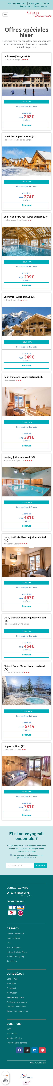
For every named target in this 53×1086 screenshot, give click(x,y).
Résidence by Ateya (15, 997)
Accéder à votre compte (17, 1002)
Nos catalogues (13, 947)
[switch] (5, 1081)
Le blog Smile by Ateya (17, 952)
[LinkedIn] (34, 1050)
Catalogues (34, 3)
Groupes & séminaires (16, 1006)
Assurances (12, 1033)
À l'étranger (12, 992)
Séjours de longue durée (17, 1011)
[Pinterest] (42, 1050)
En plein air (11, 988)
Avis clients (12, 961)
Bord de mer (12, 978)
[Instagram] (27, 1050)
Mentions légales (14, 1038)
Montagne (11, 983)
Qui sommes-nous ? (17, 3)
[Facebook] (19, 1050)
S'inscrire (40, 865)
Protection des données (17, 1042)
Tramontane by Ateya (16, 956)
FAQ (8, 942)
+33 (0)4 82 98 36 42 (19, 892)
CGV (9, 1029)
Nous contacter (40, 6)
